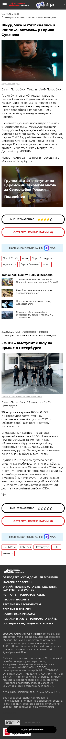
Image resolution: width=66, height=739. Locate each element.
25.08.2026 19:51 (11, 331)
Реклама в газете (32, 594)
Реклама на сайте (16, 599)
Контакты (10, 594)
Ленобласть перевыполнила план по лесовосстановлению (35, 291)
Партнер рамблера (32, 722)
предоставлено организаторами (22, 396)
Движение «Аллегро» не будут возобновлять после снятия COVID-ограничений (35, 315)
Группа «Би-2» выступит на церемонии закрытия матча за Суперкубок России (30, 185)
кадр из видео (10, 83)
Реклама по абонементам (22, 604)
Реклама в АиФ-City (17, 609)
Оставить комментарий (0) (33, 232)
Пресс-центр (49, 577)
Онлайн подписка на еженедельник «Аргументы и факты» (30, 588)
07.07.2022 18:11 (10, 13)
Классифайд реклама (19, 614)
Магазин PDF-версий (17, 582)
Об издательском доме (20, 577)
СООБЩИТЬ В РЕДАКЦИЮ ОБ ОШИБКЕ (28, 623)
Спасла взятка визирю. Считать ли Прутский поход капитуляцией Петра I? (37, 280)
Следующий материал (31, 730)
